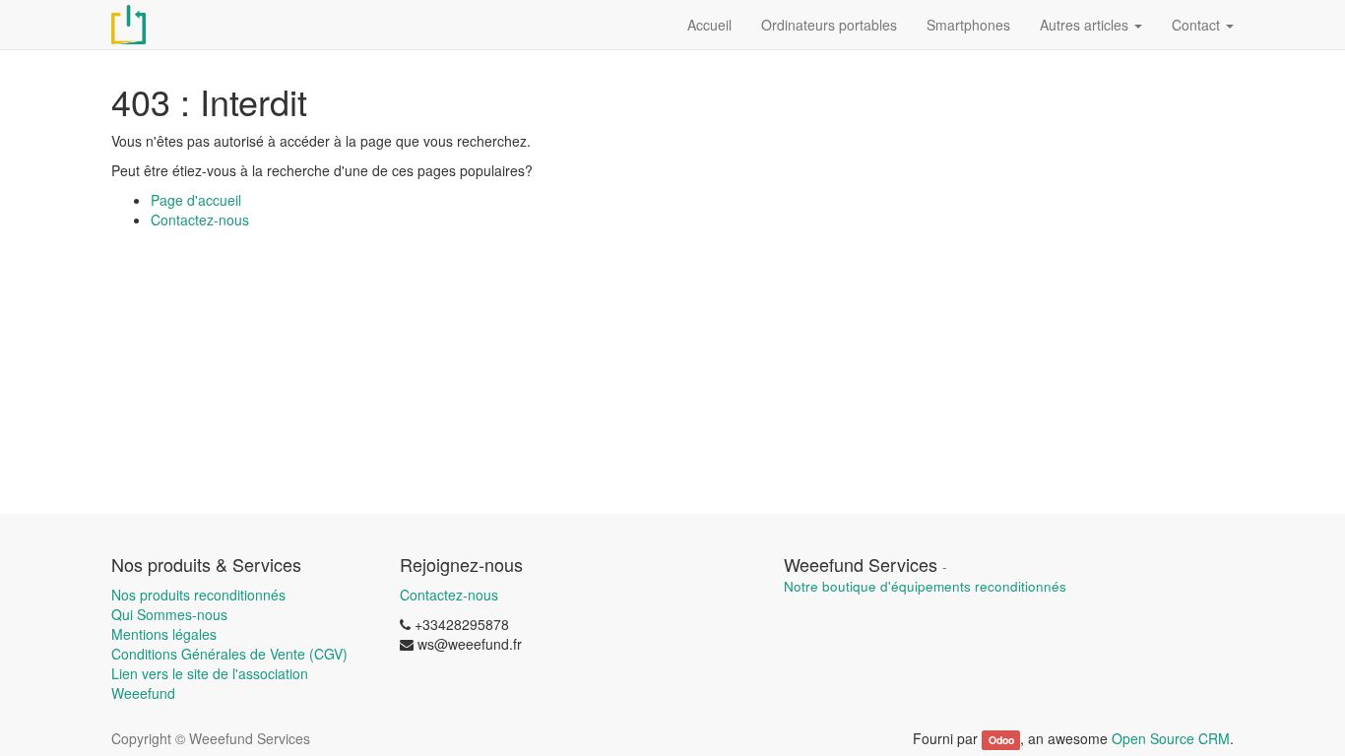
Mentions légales (164, 634)
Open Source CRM (1171, 738)
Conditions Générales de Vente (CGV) (229, 653)
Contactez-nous (200, 219)
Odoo (1001, 739)
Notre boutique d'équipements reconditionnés (925, 586)
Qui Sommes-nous (169, 614)
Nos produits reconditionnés (198, 594)
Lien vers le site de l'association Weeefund (209, 683)
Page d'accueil (196, 200)
